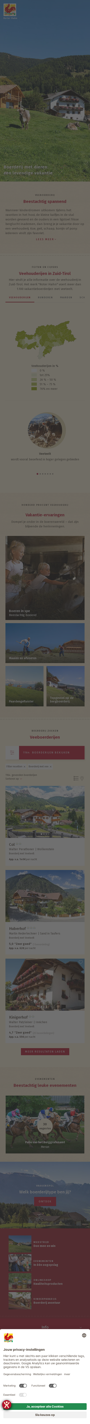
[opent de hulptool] (6, 1404)
